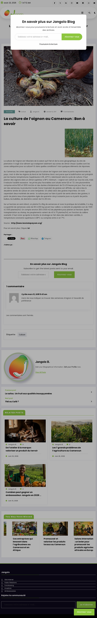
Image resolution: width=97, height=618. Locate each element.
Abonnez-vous (72, 36)
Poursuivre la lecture (48, 44)
